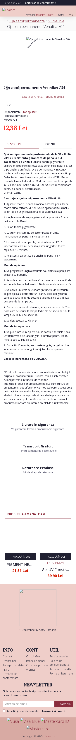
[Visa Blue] (30, 721)
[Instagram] (43, 637)
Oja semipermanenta (27, 21)
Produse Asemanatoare (26, 514)
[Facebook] (32, 637)
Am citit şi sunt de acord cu (36, 711)
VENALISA (56, 21)
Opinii (50, 144)
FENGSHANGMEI (55, 563)
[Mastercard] (38, 729)
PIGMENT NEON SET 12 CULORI (20, 564)
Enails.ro (50, 736)
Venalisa (23, 115)
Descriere (13, 144)
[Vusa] (13, 721)
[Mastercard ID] (55, 721)
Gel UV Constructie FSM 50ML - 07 (55, 569)
